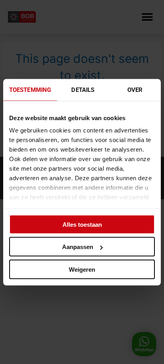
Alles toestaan (82, 224)
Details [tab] (82, 89)
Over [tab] (135, 89)
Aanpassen (77, 246)
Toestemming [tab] (30, 89)
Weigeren (82, 269)
